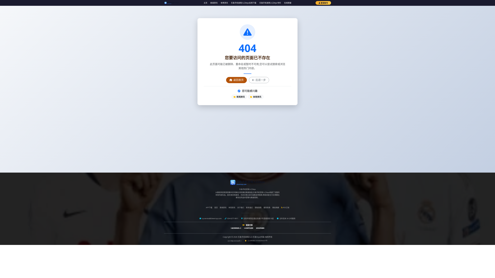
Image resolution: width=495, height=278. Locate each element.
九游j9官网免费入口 (236, 228)
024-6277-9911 (232, 218)
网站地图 (275, 207)
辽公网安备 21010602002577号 (257, 241)
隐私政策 (258, 207)
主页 (205, 3)
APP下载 (209, 207)
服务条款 (267, 207)
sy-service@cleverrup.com (212, 218)
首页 (216, 207)
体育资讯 (224, 3)
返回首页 (238, 80)
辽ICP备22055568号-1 (235, 241)
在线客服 (287, 3)
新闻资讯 (214, 3)
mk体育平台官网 (248, 228)
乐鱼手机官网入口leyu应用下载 (243, 3)
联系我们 (249, 207)
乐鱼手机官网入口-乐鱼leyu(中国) (251, 237)
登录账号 (324, 3)
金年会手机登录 (260, 228)
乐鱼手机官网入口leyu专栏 (270, 3)
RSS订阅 (286, 207)
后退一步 (260, 80)
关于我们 (240, 207)
